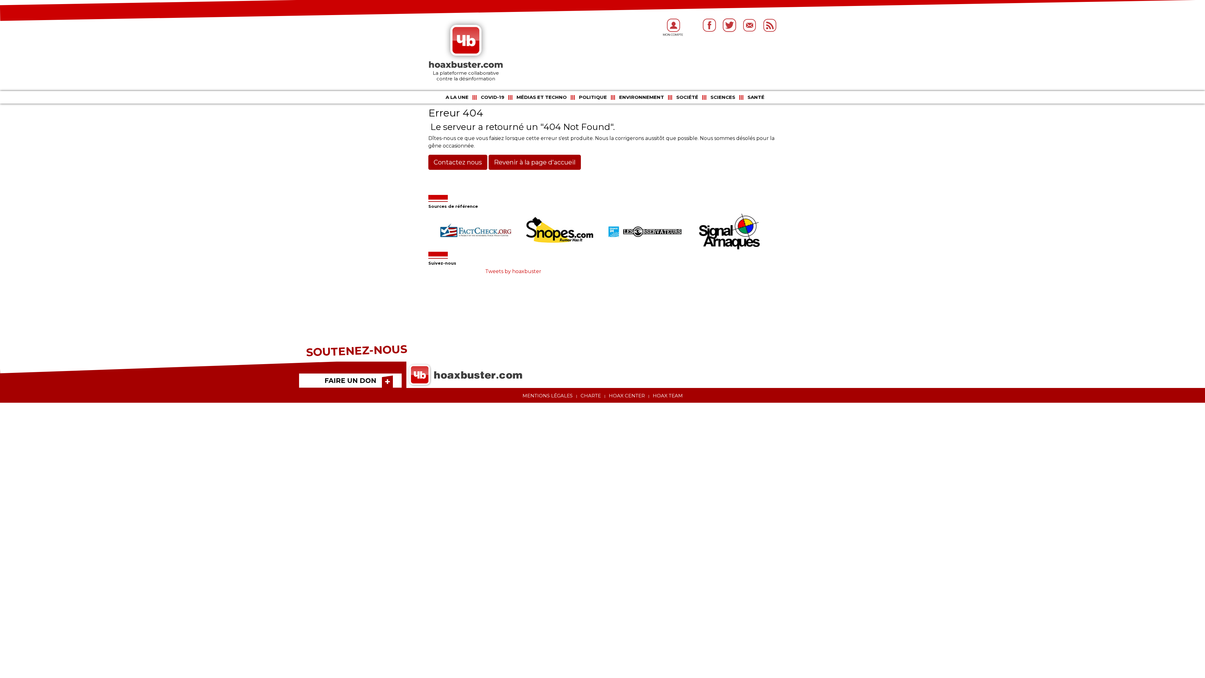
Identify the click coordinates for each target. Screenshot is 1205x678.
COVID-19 (492, 97)
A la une (457, 97)
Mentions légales (547, 396)
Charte (591, 396)
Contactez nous (458, 162)
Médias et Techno (542, 97)
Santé (755, 97)
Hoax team (668, 396)
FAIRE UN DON (350, 381)
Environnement (641, 97)
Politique (593, 97)
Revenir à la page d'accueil (535, 162)
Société (687, 97)
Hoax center (627, 396)
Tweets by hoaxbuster (513, 271)
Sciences (722, 97)
